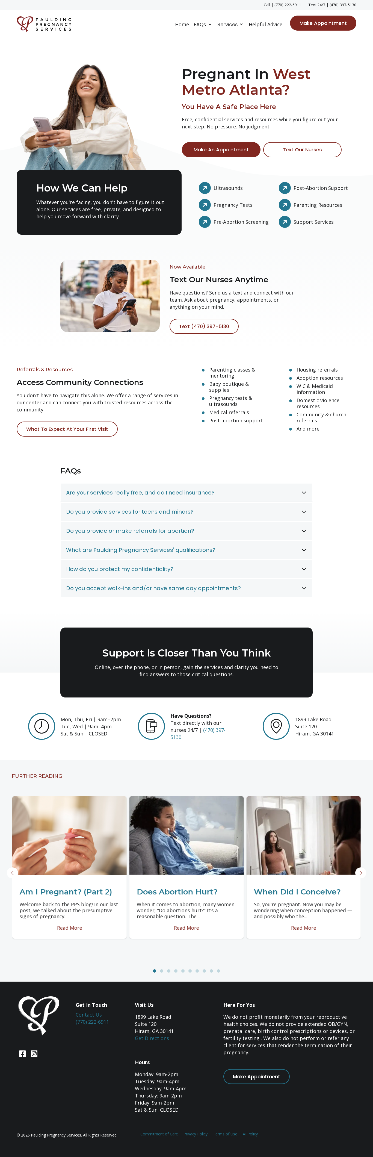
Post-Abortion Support (321, 188)
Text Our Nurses (302, 149)
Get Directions (152, 1038)
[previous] (12, 873)
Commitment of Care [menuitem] (159, 1134)
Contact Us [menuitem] (89, 1014)
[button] (154, 971)
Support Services (314, 222)
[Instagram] (33, 1054)
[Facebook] (22, 1054)
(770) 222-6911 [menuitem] (92, 1021)
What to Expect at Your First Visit (67, 429)
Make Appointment (323, 23)
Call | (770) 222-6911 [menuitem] (282, 4)
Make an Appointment (221, 149)
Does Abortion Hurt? (177, 891)
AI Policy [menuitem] (250, 1134)
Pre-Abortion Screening (241, 222)
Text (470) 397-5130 (204, 326)
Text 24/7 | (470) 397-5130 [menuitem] (332, 4)
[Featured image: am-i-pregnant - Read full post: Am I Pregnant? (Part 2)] (69, 835)
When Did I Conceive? (297, 891)
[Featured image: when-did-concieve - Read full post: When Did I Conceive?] (303, 835)
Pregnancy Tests (233, 205)
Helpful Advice (265, 24)
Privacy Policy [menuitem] (195, 1134)
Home (182, 24)
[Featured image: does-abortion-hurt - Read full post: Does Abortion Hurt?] (186, 835)
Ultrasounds (228, 188)
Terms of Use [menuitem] (225, 1134)
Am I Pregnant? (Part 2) (66, 891)
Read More (69, 928)
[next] (360, 873)
